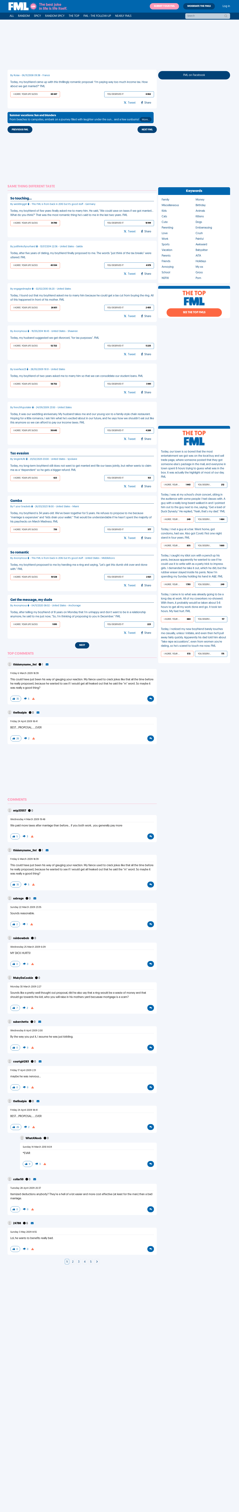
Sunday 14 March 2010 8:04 (37, 1147)
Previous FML (20, 129)
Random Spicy (55, 16)
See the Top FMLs (194, 312)
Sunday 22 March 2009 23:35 (25, 907)
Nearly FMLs (123, 16)
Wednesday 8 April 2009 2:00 (26, 1030)
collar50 (18, 1179)
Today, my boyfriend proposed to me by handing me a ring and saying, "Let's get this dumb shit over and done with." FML (78, 567)
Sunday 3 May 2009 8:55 (23, 1232)
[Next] (97, 1262)
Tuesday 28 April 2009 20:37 (25, 1188)
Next (82, 645)
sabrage (18, 898)
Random (24, 16)
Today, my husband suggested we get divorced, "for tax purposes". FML (54, 338)
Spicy (37, 16)
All (12, 16)
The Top (74, 16)
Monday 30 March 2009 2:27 (25, 986)
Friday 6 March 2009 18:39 (24, 673)
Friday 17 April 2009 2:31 (23, 1070)
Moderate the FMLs (199, 6)
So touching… (21, 198)
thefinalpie (20, 712)
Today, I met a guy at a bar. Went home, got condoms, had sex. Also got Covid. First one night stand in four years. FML (191, 533)
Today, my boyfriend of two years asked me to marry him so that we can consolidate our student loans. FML (76, 376)
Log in (226, 6)
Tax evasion (19, 453)
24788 (17, 1223)
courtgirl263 (21, 1061)
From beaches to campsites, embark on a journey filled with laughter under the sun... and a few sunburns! (79, 117)
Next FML (147, 129)
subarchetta (21, 1022)
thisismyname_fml (25, 664)
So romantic (19, 552)
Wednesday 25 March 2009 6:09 (28, 947)
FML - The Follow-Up (97, 16)
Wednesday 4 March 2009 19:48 (27, 819)
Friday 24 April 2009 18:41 (24, 721)
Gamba (16, 501)
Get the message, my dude (31, 600)
